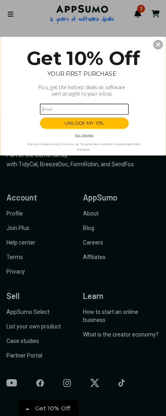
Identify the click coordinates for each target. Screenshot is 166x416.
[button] (158, 44)
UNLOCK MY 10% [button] (84, 123)
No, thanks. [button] (84, 135)
